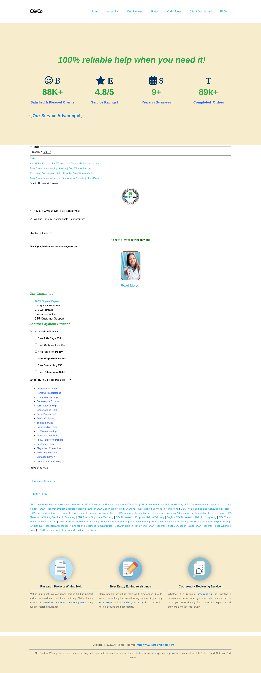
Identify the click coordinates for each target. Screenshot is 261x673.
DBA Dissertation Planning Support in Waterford (111, 504)
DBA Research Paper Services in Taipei (171, 525)
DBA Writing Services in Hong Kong (158, 508)
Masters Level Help (47, 435)
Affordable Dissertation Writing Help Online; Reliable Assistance (65, 163)
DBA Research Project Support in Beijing (63, 508)
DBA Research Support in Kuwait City (93, 513)
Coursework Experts (48, 401)
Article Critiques (45, 418)
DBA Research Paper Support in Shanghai (124, 521)
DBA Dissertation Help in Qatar (168, 521)
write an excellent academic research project (59, 602)
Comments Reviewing (49, 461)
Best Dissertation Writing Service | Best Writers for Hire (60, 168)
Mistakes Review (46, 456)
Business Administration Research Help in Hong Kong (116, 525)
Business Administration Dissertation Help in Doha (195, 513)
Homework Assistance (49, 392)
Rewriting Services (47, 452)
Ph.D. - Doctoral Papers (50, 439)
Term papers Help (47, 405)
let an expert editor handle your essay (121, 602)
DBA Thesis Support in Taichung (95, 517)
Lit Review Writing (47, 431)
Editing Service (45, 422)
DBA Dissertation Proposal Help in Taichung (140, 517)
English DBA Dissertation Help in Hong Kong (191, 517)
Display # (37, 151)
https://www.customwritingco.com (155, 644)
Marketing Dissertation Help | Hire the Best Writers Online (62, 173)
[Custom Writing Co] (36, 11)
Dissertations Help (47, 409)
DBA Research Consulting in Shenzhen (140, 513)
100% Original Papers (47, 301)
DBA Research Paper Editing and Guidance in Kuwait (67, 530)
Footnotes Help (45, 444)
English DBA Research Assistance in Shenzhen (57, 525)
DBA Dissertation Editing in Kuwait (78, 521)
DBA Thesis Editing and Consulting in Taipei (205, 508)
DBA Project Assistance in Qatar (49, 513)
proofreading (204, 593)
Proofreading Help (47, 426)
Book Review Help (47, 414)
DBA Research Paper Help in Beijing (209, 521)
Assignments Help (47, 388)
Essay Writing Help (47, 397)
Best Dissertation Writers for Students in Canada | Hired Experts (66, 178)
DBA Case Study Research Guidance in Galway (56, 504)
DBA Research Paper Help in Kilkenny (161, 504)
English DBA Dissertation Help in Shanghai (112, 508)
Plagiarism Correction (49, 448)
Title (32, 158)
